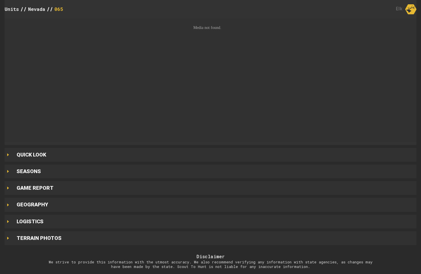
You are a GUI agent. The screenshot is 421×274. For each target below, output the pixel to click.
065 (58, 9)
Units (12, 9)
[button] (210, 80)
